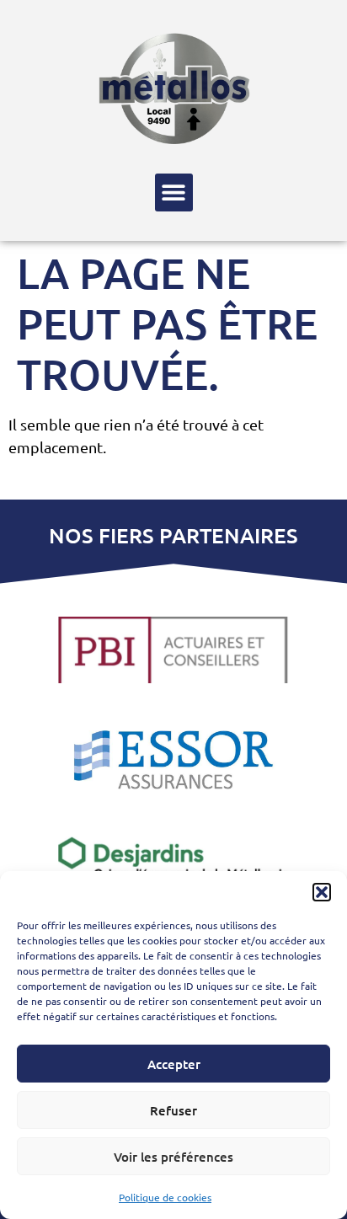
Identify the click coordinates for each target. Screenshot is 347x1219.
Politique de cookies (165, 1197)
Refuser (173, 1110)
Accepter (173, 1064)
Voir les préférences (173, 1156)
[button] (321, 892)
